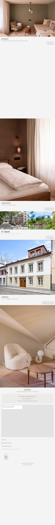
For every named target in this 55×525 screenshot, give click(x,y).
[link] (27, 456)
